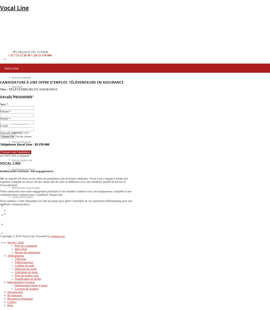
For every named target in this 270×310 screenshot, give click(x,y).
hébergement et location (21, 282)
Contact (8, 233)
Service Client (12, 68)
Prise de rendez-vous (22, 160)
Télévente (20, 259)
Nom (4, 104)
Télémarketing (12, 104)
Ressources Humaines (15, 224)
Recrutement (11, 215)
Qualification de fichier (23, 169)
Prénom (5, 111)
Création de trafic (25, 265)
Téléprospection (24, 262)
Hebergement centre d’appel (26, 187)
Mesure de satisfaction (27, 252)
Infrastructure (15, 292)
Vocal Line (14, 8)
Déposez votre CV (11, 133)
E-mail (4, 125)
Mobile (5, 118)
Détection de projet (21, 141)
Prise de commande (21, 77)
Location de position (22, 196)
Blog (7, 242)
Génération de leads (26, 272)
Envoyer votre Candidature (15, 152)
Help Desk (17, 86)
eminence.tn (58, 236)
